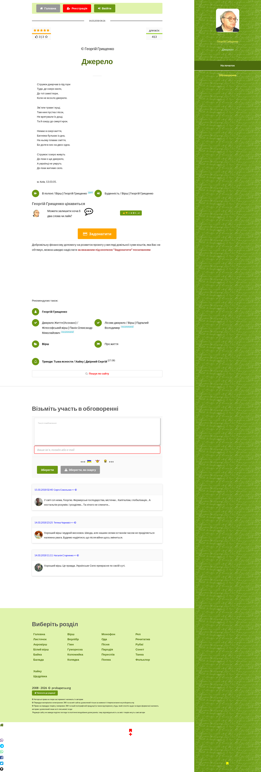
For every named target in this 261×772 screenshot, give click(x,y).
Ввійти (106, 8)
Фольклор (143, 659)
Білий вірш (41, 649)
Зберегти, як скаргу (82, 470)
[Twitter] (130, 763)
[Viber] (130, 740)
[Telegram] (130, 746)
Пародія (107, 649)
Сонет (140, 649)
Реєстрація (79, 8)
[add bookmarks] (130, 732)
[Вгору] (130, 769)
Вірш (45, 344)
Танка (140, 654)
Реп (138, 634)
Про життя (111, 344)
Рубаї (139, 644)
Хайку (37, 671)
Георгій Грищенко (227, 41)
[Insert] (89, 461)
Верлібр (73, 639)
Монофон (108, 634)
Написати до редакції (46, 693)
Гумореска (75, 649)
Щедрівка (40, 676)
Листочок (40, 639)
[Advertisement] (97, 279)
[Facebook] (130, 757)
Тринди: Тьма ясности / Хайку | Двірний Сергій (74, 361)
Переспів (108, 654)
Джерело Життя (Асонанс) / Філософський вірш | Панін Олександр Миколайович (67, 328)
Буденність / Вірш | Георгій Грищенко (129, 193)
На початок (227, 65)
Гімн (70, 644)
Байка (37, 654)
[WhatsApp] (130, 752)
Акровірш (40, 644)
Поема (106, 659)
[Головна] (130, 725)
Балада (38, 659)
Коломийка (75, 654)
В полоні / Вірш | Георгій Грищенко (64, 193)
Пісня (105, 644)
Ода (104, 639)
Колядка (73, 659)
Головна (50, 8)
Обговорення (227, 75)
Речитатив (143, 639)
